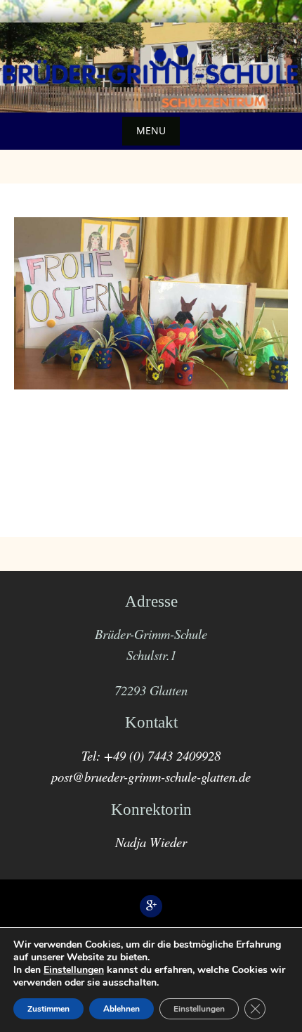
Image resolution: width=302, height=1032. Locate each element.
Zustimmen (48, 1008)
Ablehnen (121, 1008)
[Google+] (151, 906)
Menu (151, 130)
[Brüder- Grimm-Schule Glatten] (151, 65)
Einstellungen (74, 970)
